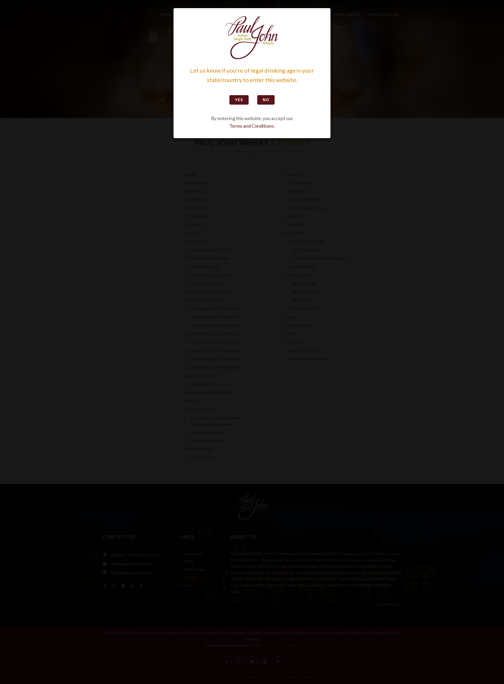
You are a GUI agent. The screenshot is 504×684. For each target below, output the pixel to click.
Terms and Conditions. (252, 126)
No (266, 100)
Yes (239, 100)
